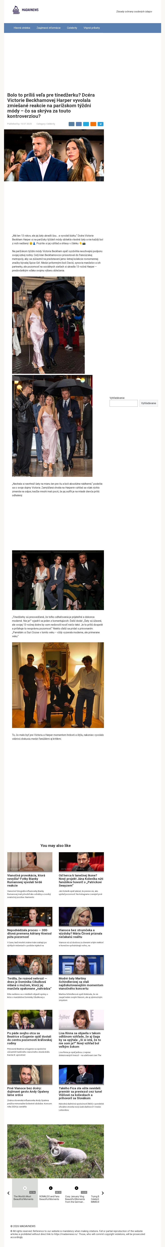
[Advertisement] (82, 60)
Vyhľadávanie (117, 397)
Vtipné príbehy (92, 27)
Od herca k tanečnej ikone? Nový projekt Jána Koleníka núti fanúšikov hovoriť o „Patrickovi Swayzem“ (81, 880)
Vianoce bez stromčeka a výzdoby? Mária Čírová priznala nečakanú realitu (80, 933)
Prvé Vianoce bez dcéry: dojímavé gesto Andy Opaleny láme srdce (28, 1091)
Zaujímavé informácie (49, 27)
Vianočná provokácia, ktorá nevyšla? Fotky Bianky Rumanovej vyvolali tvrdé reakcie (26, 880)
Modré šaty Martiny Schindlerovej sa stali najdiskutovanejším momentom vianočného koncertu (81, 983)
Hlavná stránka (22, 27)
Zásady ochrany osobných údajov (134, 11)
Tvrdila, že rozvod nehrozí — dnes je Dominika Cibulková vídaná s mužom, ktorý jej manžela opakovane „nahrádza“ (29, 983)
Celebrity (72, 27)
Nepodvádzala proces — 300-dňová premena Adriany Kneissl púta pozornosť (29, 933)
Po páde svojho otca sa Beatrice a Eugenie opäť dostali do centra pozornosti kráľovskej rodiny (29, 1038)
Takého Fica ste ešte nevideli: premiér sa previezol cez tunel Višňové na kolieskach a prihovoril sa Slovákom (80, 1093)
